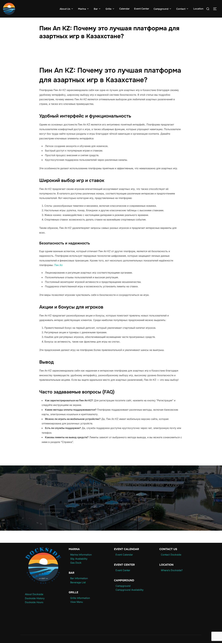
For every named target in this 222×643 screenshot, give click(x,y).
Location (198, 8)
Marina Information (81, 554)
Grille (108, 8)
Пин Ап (58, 265)
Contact (180, 8)
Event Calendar (51, 512)
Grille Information (80, 597)
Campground (161, 8)
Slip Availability (78, 558)
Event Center (141, 8)
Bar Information (79, 578)
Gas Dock (75, 562)
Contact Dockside (171, 554)
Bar (96, 8)
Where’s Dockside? (172, 570)
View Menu (76, 601)
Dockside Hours (34, 602)
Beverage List (78, 582)
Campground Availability (129, 589)
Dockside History (35, 598)
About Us (65, 8)
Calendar (124, 8)
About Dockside (34, 594)
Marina (82, 8)
